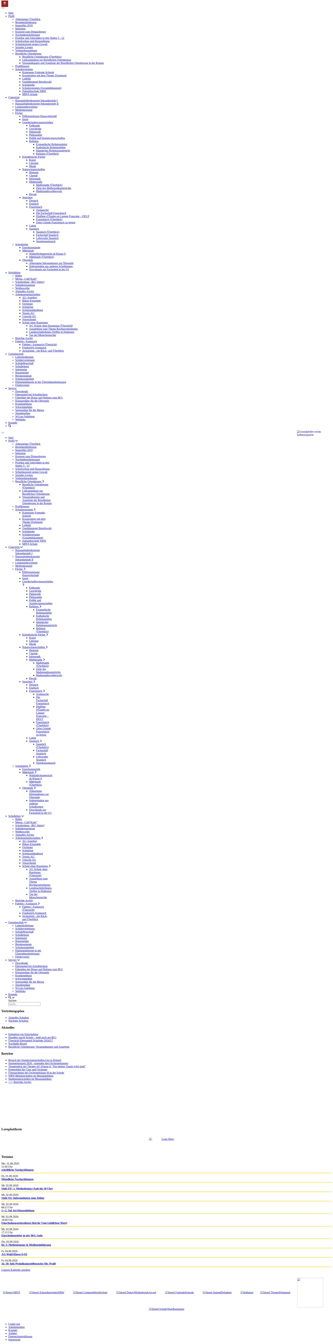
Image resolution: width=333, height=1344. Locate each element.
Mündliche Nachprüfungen (17, 1179)
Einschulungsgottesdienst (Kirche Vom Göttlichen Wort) (34, 1223)
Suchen (12, 1000)
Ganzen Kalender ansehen (15, 1269)
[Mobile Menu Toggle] (2, 8)
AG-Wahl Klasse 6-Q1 (14, 1254)
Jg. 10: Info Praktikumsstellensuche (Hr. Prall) (28, 1263)
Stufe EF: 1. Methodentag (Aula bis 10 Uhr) (27, 1188)
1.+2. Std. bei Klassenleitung (17, 1210)
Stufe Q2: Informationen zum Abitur (22, 1197)
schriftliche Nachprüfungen (17, 1169)
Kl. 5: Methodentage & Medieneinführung (26, 1244)
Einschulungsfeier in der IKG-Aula (21, 1235)
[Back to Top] (4, 4)
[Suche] (9, 425)
